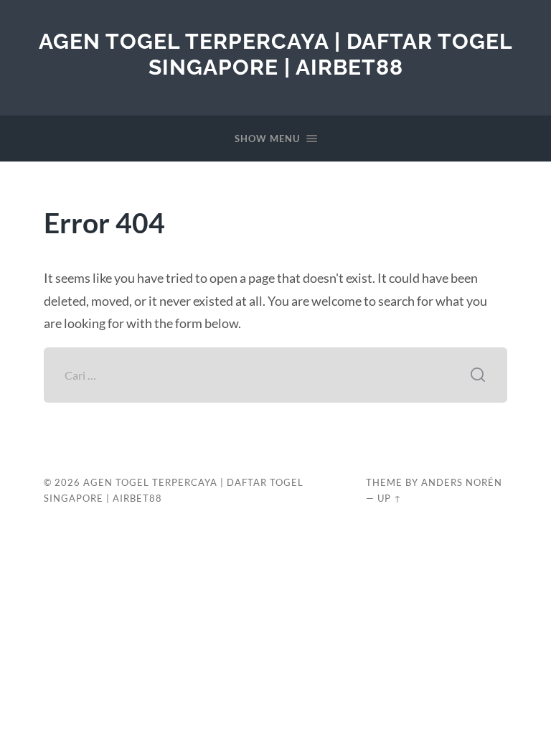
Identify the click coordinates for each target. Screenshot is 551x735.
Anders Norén (461, 482)
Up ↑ (389, 498)
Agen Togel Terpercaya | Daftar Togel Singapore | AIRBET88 (276, 54)
